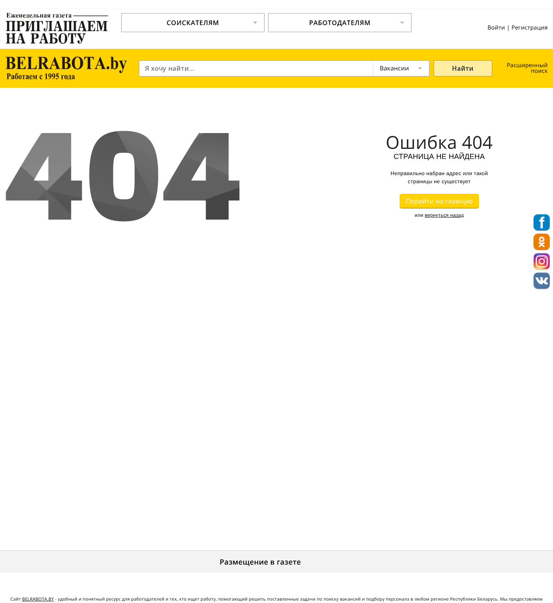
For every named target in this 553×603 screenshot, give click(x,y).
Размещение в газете (260, 562)
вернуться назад (444, 215)
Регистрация (529, 28)
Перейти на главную (439, 201)
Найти (463, 68)
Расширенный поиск (527, 68)
